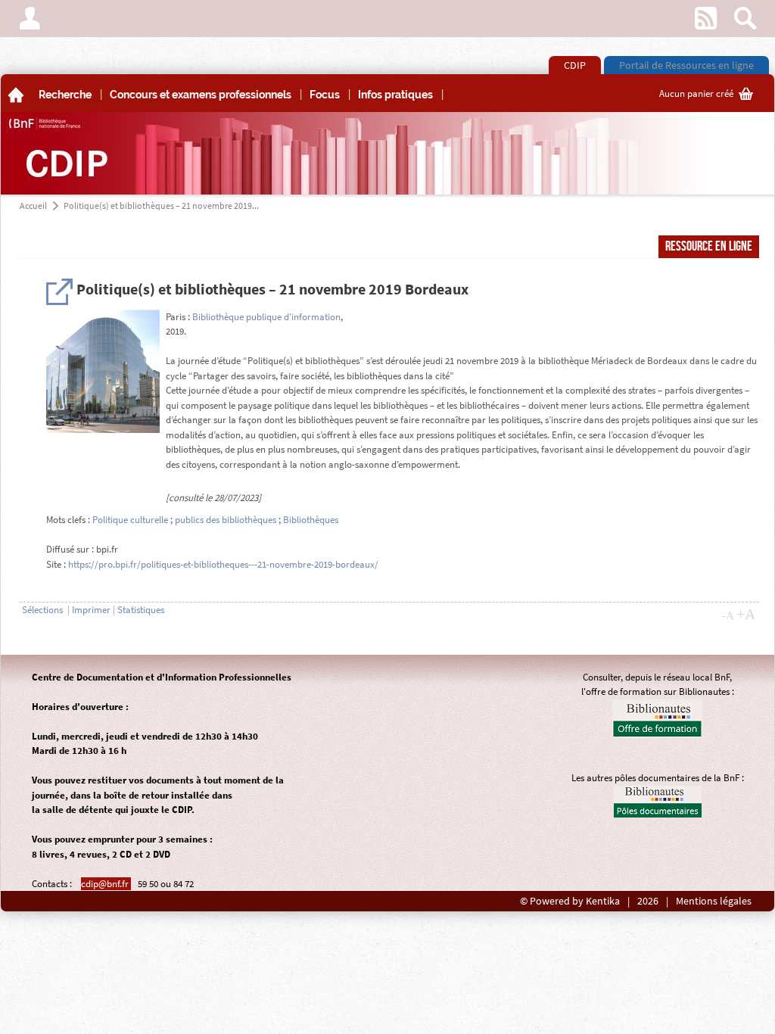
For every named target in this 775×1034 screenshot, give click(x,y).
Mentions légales (714, 901)
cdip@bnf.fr (106, 883)
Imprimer (91, 609)
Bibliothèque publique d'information (266, 316)
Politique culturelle (130, 519)
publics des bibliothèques (225, 519)
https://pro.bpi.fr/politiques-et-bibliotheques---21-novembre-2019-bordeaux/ (223, 564)
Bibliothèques (310, 519)
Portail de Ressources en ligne (686, 65)
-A (728, 615)
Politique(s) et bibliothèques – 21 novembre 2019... (161, 205)
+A (745, 614)
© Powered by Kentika (570, 901)
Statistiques (140, 609)
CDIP (575, 65)
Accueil (33, 205)
